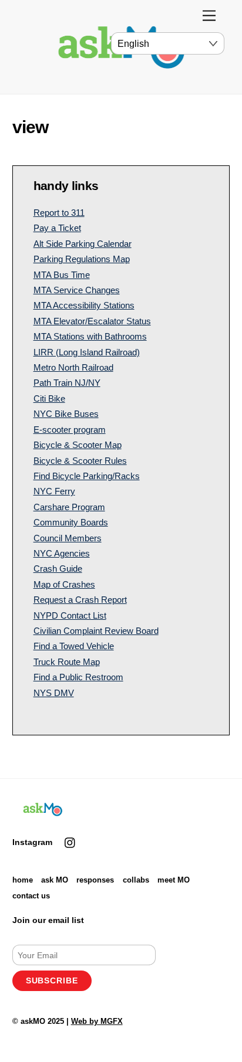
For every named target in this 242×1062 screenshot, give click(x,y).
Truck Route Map (66, 662)
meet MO (173, 880)
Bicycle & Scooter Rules (80, 461)
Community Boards (70, 522)
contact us (31, 895)
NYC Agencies (61, 553)
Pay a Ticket (57, 228)
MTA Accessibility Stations (84, 305)
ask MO (54, 880)
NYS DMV (53, 693)
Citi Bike (49, 398)
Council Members (67, 538)
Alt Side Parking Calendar (82, 244)
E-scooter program (69, 430)
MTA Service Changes (76, 290)
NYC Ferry (54, 491)
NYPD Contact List (69, 615)
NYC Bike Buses (66, 414)
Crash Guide (57, 569)
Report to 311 (59, 213)
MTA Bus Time (61, 275)
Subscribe (52, 980)
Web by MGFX (97, 1021)
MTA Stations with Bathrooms (90, 336)
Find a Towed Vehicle (73, 646)
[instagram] (70, 841)
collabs (136, 880)
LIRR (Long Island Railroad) (86, 352)
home (22, 880)
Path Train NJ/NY (66, 383)
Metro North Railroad (73, 367)
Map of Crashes (64, 584)
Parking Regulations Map (81, 259)
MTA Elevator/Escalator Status (92, 321)
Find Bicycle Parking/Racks (86, 476)
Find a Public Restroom (78, 677)
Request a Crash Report (80, 600)
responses (95, 880)
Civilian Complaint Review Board (96, 631)
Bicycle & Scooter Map (77, 445)
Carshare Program (69, 507)
